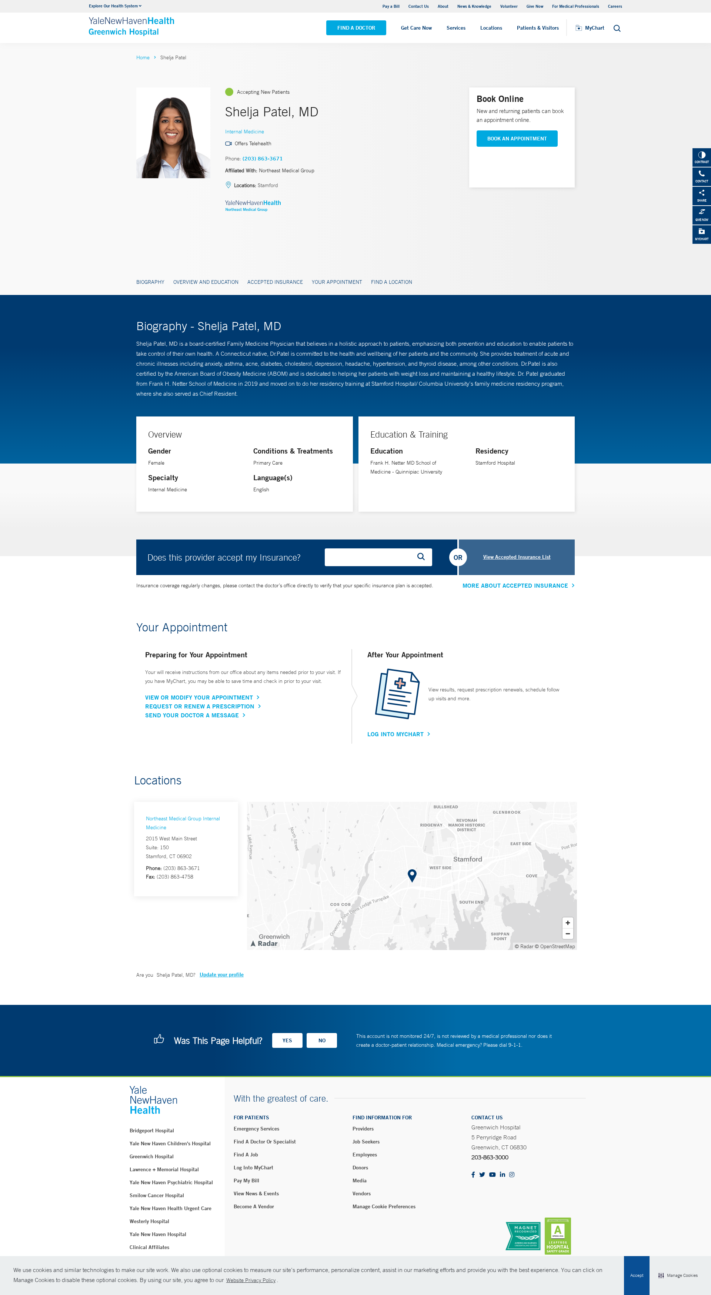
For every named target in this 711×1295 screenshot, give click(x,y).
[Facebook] (473, 1175)
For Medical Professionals (575, 6)
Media (360, 1180)
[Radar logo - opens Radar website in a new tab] (263, 943)
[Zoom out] (568, 933)
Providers (363, 1128)
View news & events (256, 1193)
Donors (360, 1167)
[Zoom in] (568, 922)
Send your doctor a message (192, 715)
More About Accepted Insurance (515, 585)
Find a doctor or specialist (265, 1141)
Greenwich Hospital (152, 1156)
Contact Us (418, 6)
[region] (412, 876)
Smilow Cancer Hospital (157, 1195)
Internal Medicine (244, 131)
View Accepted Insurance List (517, 557)
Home (143, 57)
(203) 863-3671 (263, 158)
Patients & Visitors (538, 27)
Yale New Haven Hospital (158, 1234)
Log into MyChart (253, 1167)
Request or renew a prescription (199, 706)
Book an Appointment (517, 138)
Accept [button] (636, 1275)
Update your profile (222, 974)
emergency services (256, 1128)
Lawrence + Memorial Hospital (164, 1169)
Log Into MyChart (395, 734)
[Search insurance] (423, 557)
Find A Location (391, 282)
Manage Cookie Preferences (384, 1206)
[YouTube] (492, 1175)
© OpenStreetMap (555, 946)
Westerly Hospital (149, 1221)
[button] (678, 1276)
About (443, 6)
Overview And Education (205, 282)
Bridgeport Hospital (152, 1130)
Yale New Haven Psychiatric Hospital (171, 1182)
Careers (615, 6)
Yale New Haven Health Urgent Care (170, 1208)
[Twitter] (482, 1175)
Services (456, 27)
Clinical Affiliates (149, 1247)
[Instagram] (511, 1175)
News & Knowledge (474, 6)
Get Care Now (416, 27)
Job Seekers (366, 1141)
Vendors (362, 1193)
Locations (491, 27)
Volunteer (509, 6)
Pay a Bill (391, 6)
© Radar (524, 946)
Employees (365, 1154)
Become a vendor (254, 1206)
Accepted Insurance (275, 282)
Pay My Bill (246, 1180)
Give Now (535, 6)
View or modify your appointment (199, 697)
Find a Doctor (356, 27)
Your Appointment (337, 282)
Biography (150, 282)
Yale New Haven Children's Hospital (170, 1143)
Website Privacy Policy (251, 1280)
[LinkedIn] (502, 1175)
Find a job (246, 1154)
